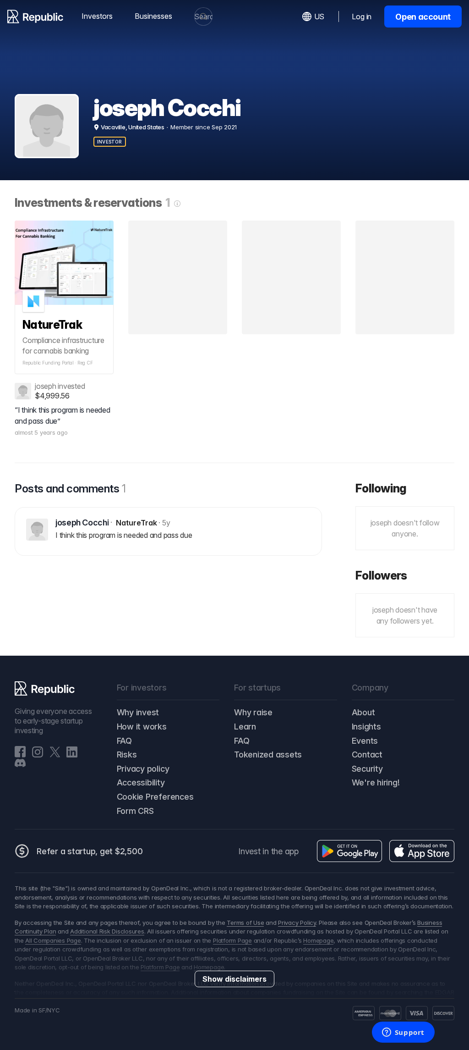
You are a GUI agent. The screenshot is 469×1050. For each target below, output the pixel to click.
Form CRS (135, 811)
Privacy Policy (297, 922)
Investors (97, 16)
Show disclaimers (234, 979)
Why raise (253, 712)
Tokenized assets (268, 754)
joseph (45, 386)
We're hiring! (376, 782)
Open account (423, 17)
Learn (245, 726)
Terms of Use (245, 922)
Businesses (153, 16)
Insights (366, 726)
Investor (109, 141)
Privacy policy (143, 769)
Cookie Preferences (155, 796)
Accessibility (141, 782)
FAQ (124, 741)
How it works (142, 726)
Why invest (138, 712)
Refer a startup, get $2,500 (90, 851)
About (363, 712)
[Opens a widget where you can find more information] (403, 1033)
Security (367, 769)
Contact (367, 754)
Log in (361, 16)
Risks (127, 754)
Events (365, 741)
